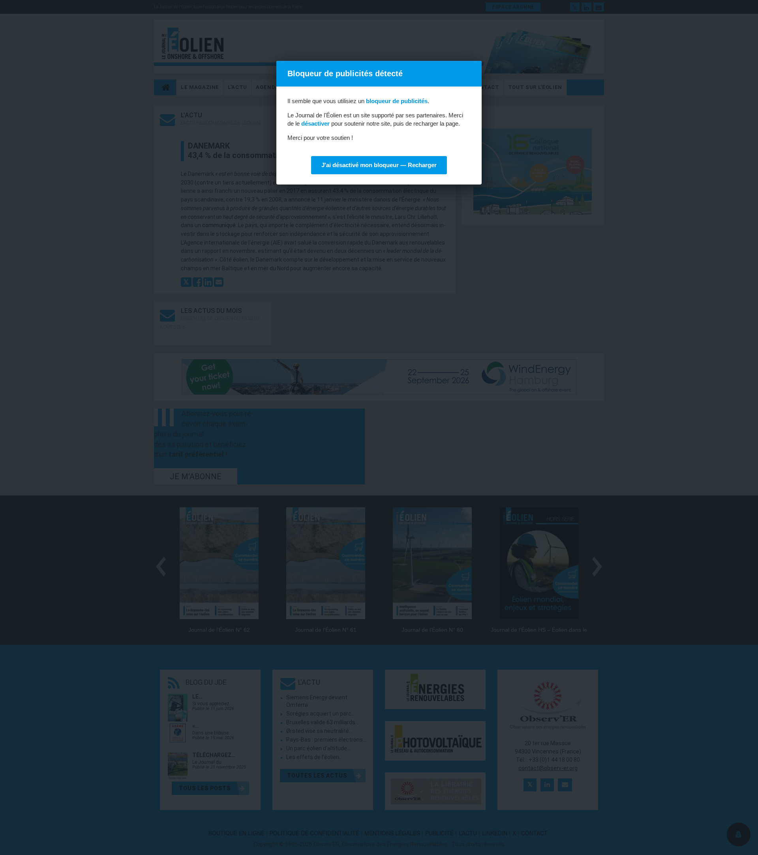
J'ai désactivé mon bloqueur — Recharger (379, 165)
